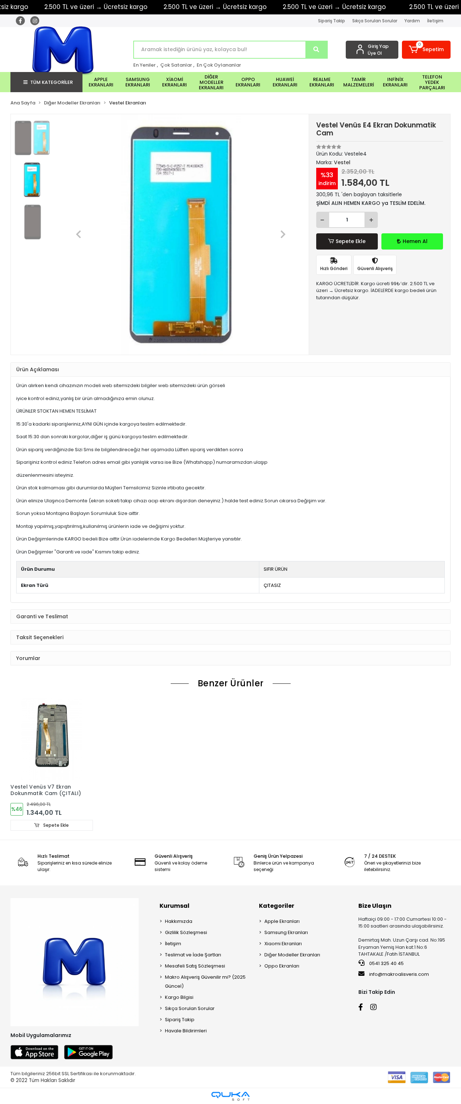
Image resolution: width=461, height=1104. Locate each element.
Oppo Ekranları (281, 965)
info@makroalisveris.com (399, 974)
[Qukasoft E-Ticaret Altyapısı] (230, 1096)
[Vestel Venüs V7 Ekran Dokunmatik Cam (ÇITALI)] (51, 739)
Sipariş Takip (331, 21)
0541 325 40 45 (386, 963)
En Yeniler (144, 65)
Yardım (412, 21)
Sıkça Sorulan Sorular (374, 21)
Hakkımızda (178, 921)
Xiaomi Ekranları (283, 943)
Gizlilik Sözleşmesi (186, 932)
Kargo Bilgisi (179, 997)
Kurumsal (174, 906)
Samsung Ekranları (286, 932)
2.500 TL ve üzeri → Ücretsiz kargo (215, 7)
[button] (426, 50)
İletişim (435, 21)
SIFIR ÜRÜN (275, 569)
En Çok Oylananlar (219, 65)
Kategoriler (276, 906)
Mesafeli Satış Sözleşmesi (195, 965)
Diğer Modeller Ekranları (292, 954)
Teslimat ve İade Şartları (193, 954)
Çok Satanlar (176, 65)
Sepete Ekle (351, 241)
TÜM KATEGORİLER (51, 82)
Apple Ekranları (282, 921)
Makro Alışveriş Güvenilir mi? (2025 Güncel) (205, 981)
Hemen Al (415, 241)
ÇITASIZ (272, 585)
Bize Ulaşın (374, 906)
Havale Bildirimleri (186, 1030)
